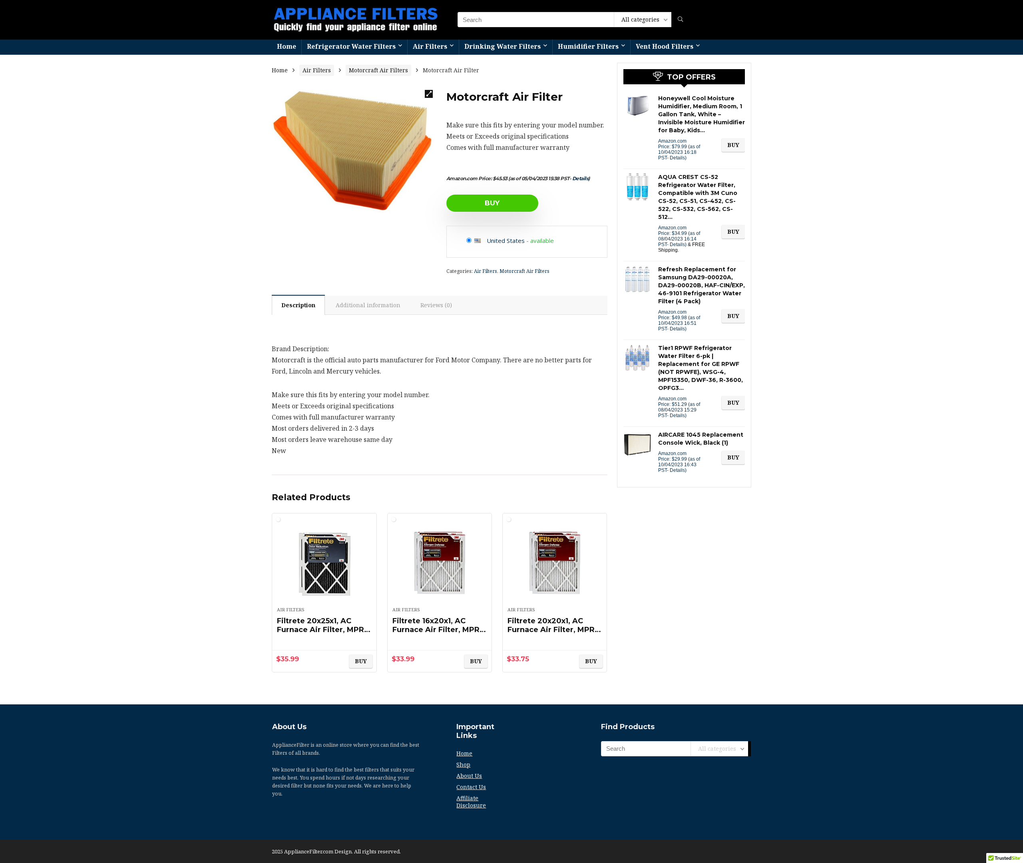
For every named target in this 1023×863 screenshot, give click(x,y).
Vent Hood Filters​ (664, 46)
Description (298, 305)
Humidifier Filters (588, 46)
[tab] (298, 305)
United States (506, 241)
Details (580, 178)
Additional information (368, 305)
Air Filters (430, 46)
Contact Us (471, 787)
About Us (469, 775)
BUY (492, 203)
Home (286, 46)
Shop (463, 764)
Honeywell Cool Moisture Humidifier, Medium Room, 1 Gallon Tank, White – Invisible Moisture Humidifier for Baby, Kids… (701, 114)
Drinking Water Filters (502, 46)
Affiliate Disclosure (471, 801)
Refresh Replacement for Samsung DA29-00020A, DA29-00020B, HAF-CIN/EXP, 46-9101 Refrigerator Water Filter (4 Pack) (701, 285)
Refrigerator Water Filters (351, 46)
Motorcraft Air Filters (378, 70)
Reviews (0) (436, 305)
